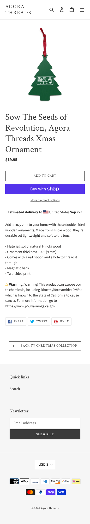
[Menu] (82, 10)
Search (15, 388)
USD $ (43, 464)
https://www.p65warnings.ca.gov (30, 306)
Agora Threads (18, 10)
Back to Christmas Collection (48, 346)
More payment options (45, 200)
